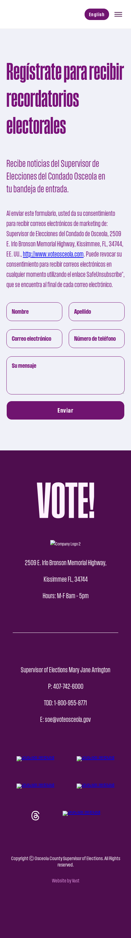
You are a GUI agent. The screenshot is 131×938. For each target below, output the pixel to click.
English (97, 14)
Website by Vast (65, 880)
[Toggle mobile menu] (118, 14)
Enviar (65, 410)
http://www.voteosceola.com (53, 254)
